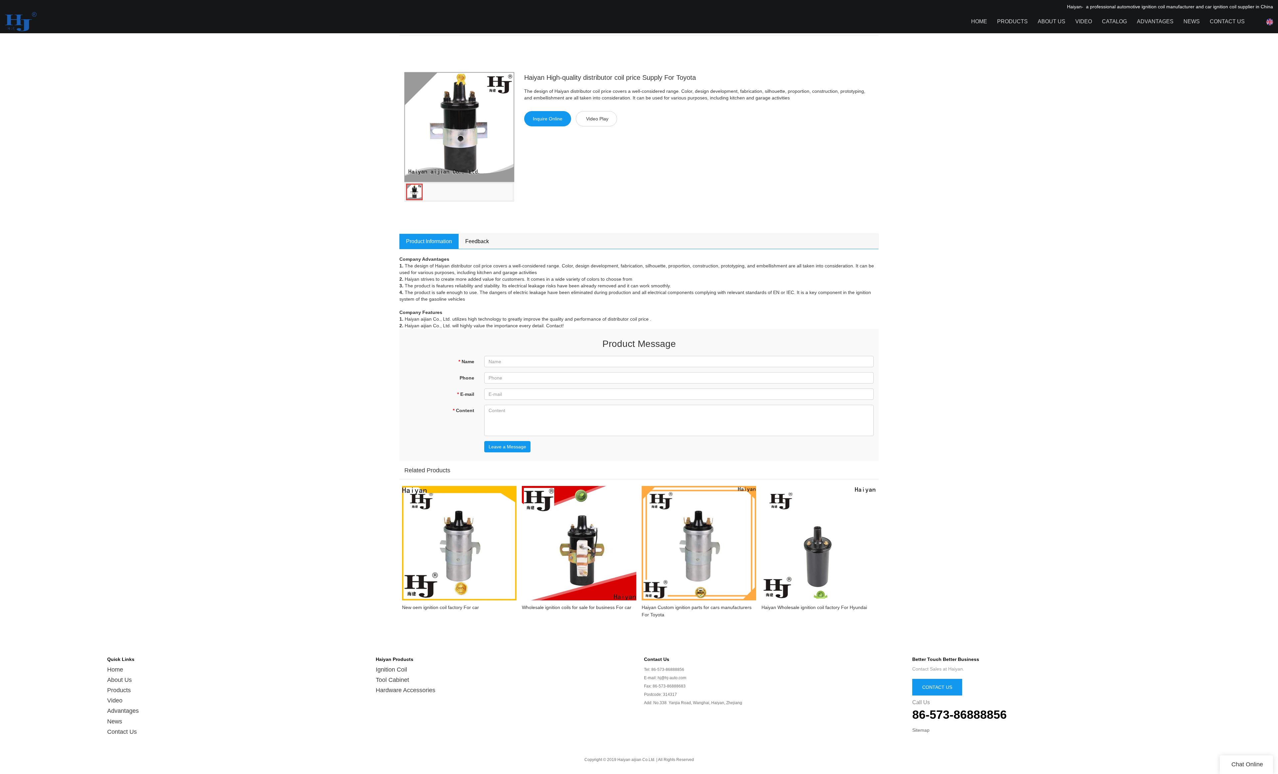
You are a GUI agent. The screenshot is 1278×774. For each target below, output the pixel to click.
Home (979, 21)
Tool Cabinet (392, 680)
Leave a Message (507, 446)
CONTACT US (937, 687)
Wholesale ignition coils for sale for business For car (576, 607)
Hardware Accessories (405, 690)
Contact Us (1227, 21)
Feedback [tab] (477, 241)
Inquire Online (547, 118)
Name (466, 361)
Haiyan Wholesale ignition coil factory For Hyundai (814, 607)
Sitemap (921, 730)
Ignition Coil (391, 669)
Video (1083, 21)
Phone (467, 378)
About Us (1051, 21)
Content (463, 410)
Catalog (1114, 21)
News (1191, 21)
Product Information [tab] (429, 241)
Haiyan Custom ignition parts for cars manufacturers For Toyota (696, 611)
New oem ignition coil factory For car (440, 607)
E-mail (465, 394)
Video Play (597, 118)
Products (1012, 21)
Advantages (1155, 21)
